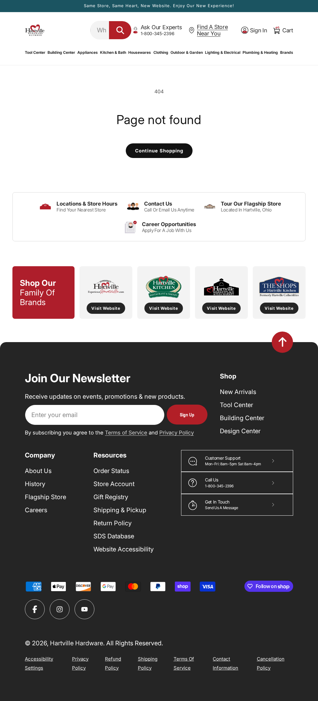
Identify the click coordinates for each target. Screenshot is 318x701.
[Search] (120, 30)
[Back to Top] (282, 342)
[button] (35, 52)
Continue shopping (159, 151)
